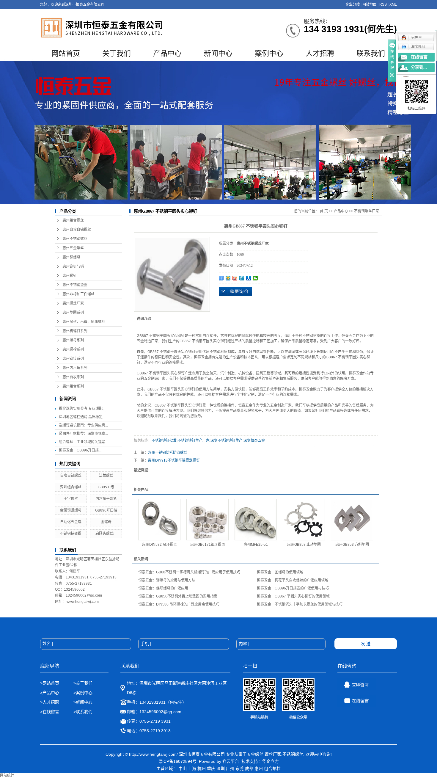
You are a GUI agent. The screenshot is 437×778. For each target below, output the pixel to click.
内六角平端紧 (106, 499)
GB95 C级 (106, 487)
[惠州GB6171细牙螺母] (207, 519)
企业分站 (352, 4)
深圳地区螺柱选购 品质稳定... (82, 417)
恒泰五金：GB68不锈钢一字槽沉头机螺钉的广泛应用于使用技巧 (189, 572)
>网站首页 (49, 683)
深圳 (220, 768)
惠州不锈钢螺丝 (74, 239)
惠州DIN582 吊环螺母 (159, 544)
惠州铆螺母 (71, 257)
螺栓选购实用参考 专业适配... (82, 409)
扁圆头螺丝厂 (106, 533)
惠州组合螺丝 (73, 220)
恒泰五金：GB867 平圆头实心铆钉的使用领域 (293, 596)
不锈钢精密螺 (70, 533)
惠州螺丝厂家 (73, 303)
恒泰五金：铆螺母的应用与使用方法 (166, 580)
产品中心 (167, 53)
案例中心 (269, 53)
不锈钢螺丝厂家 (366, 211)
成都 (249, 768)
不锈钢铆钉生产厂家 (193, 440)
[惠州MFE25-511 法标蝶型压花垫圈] (256, 519)
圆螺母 (106, 522)
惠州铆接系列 (73, 359)
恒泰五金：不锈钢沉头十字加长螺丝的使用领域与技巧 (299, 604)
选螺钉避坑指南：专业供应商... (83, 425)
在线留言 (419, 57)
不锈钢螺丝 (292, 754)
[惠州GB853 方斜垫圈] (352, 519)
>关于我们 (82, 683)
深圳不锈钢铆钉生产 (226, 440)
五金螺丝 (255, 754)
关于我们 (116, 53)
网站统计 (7, 775)
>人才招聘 (50, 702)
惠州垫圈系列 (73, 312)
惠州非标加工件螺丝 (78, 294)
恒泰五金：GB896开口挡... (80, 450)
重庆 (211, 768)
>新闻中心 (82, 702)
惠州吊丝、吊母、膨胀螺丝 (83, 322)
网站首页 (65, 53)
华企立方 (270, 761)
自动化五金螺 (70, 522)
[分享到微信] (255, 278)
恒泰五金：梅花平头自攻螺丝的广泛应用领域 (292, 580)
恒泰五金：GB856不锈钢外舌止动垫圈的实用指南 (177, 596)
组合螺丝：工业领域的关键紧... (83, 442)
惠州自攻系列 (73, 377)
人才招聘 (320, 53)
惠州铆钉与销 (73, 266)
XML (393, 4)
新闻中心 (218, 53)
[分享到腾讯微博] (241, 278)
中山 (182, 768)
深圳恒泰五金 (254, 440)
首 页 (324, 211)
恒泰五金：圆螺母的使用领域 (280, 572)
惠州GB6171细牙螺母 (207, 544)
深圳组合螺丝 (70, 487)
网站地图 (369, 4)
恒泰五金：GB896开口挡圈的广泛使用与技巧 (293, 588)
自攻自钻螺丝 (70, 475)
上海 (192, 768)
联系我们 (370, 53)
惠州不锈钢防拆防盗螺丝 (167, 453)
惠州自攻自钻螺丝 (76, 230)
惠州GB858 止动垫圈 (304, 544)
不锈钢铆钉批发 (164, 440)
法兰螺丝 (106, 475)
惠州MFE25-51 (256, 544)
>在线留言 (49, 711)
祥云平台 (230, 761)
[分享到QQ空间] (228, 278)
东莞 (239, 768)
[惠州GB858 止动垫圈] (304, 519)
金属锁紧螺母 (70, 510)
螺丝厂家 (273, 754)
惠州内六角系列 (74, 368)
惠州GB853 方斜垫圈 (352, 544)
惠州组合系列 (73, 386)
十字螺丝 (71, 499)
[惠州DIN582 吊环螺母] (159, 519)
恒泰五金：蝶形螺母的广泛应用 (163, 588)
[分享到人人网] (248, 278)
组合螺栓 (272, 768)
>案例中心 (82, 692)
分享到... (419, 67)
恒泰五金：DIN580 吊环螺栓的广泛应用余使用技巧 (178, 604)
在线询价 (235, 291)
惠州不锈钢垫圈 (74, 285)
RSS (383, 4)
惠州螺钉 (69, 276)
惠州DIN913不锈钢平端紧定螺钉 (174, 460)
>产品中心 (49, 692)
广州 (230, 768)
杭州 (201, 768)
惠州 (258, 768)
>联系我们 (82, 711)
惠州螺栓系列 (73, 349)
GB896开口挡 (106, 510)
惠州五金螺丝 (73, 248)
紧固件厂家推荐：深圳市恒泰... (83, 434)
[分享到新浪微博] (235, 278)
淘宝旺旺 (418, 47)
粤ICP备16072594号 (177, 761)
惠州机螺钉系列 (74, 331)
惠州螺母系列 (73, 340)
